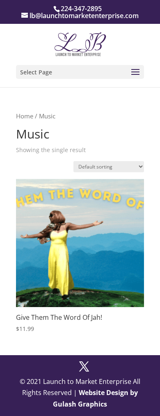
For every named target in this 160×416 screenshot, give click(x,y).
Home (24, 116)
